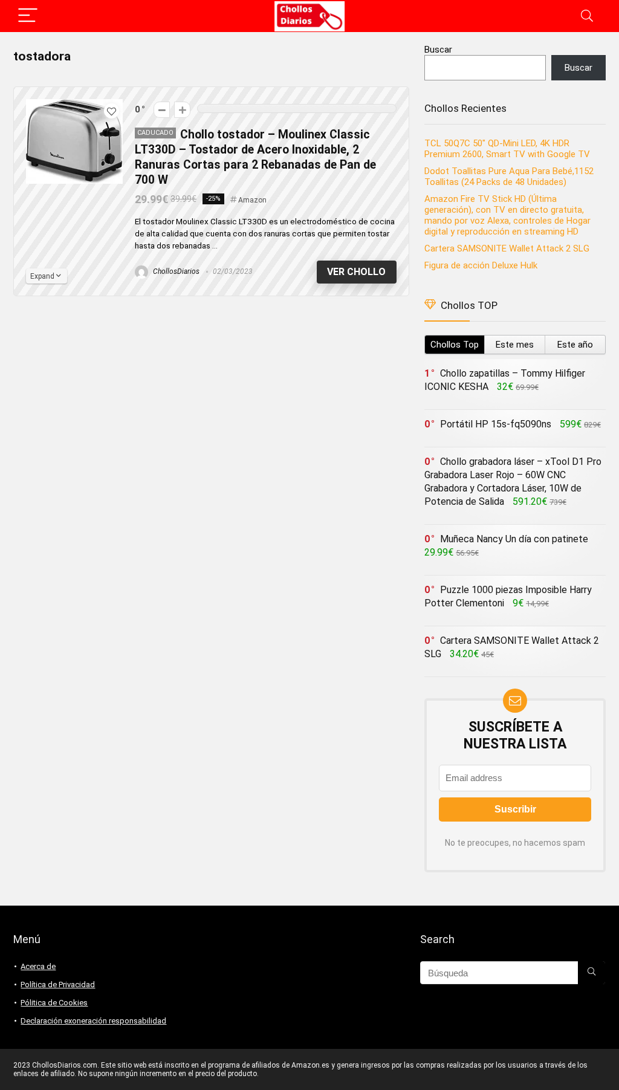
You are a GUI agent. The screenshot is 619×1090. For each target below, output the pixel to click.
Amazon (252, 200)
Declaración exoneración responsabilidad (93, 1020)
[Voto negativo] (162, 110)
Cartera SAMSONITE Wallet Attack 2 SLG (506, 248)
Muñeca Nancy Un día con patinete (514, 539)
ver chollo (356, 271)
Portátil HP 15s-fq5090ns (495, 424)
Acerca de (38, 966)
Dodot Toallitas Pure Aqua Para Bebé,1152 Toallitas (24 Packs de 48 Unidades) (509, 176)
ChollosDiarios (175, 271)
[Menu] (27, 16)
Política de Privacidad (58, 984)
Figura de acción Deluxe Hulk (480, 265)
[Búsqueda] (591, 972)
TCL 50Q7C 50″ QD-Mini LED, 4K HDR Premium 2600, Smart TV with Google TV (508, 149)
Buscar (438, 49)
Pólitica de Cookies (54, 1002)
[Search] (586, 16)
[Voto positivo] (182, 110)
